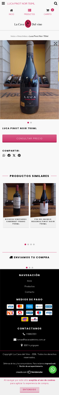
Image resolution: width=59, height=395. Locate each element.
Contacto (29, 291)
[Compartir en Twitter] (14, 155)
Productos (29, 286)
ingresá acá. (50, 363)
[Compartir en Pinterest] (19, 155)
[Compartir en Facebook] (9, 155)
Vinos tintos (22, 36)
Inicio (13, 36)
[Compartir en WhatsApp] (3, 155)
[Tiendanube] (29, 372)
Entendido (29, 389)
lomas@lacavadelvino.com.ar (31, 339)
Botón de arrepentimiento (31, 366)
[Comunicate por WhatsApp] (53, 370)
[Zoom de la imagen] (55, 43)
